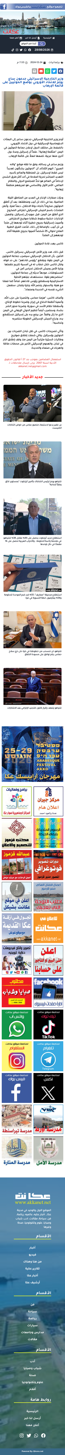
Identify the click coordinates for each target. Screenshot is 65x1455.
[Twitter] (21, 50)
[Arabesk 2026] (32, 781)
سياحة (32, 1311)
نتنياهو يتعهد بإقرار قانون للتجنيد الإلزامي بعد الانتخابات (34, 708)
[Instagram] (17, 50)
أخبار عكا (32, 1275)
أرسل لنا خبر (32, 1418)
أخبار (32, 1248)
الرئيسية (32, 1411)
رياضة (32, 1318)
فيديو (32, 1255)
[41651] (32, 8)
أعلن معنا (32, 1425)
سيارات (32, 1325)
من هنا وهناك (32, 1261)
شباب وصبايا (33, 1368)
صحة (32, 1375)
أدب (32, 1361)
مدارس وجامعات (32, 1332)
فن (32, 1304)
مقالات (32, 1339)
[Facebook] (29, 50)
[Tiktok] (12, 50)
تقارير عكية (32, 1268)
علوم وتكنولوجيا (32, 1382)
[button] (60, 71)
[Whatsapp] (25, 50)
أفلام (32, 1389)
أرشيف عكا (32, 1282)
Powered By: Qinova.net (32, 1451)
